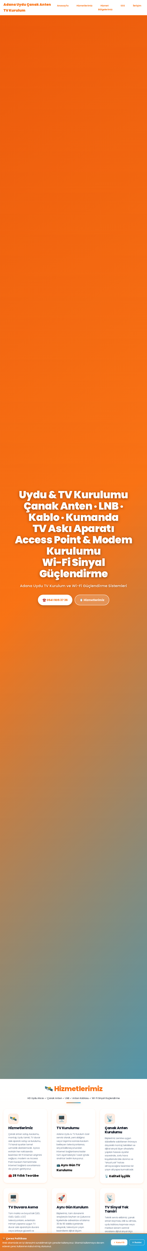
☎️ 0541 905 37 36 (55, 600)
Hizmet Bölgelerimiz (105, 7)
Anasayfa (62, 5)
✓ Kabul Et (119, 1242)
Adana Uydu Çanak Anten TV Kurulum (27, 7)
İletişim (137, 5)
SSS (123, 5)
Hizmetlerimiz (84, 5)
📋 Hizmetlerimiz (92, 600)
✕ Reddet (137, 1242)
